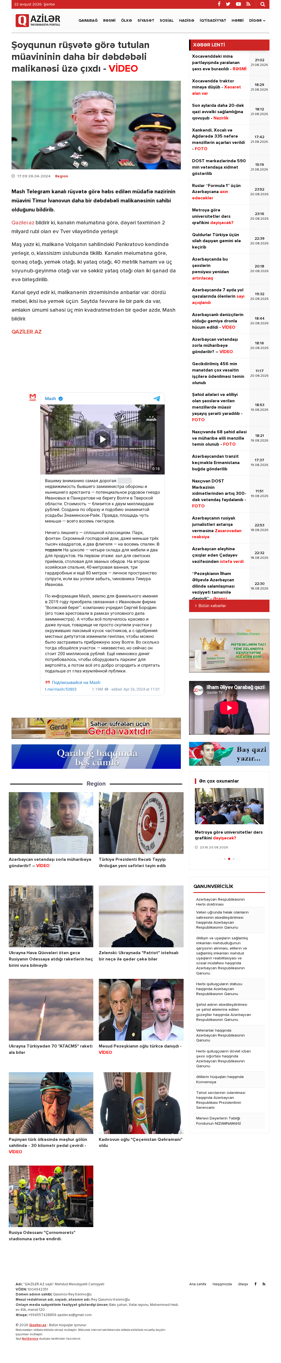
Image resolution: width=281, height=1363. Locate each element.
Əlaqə (243, 1284)
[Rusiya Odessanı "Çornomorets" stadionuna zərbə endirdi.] (51, 1196)
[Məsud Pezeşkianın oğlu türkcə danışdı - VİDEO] (141, 1010)
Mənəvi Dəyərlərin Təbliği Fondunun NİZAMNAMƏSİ (218, 1120)
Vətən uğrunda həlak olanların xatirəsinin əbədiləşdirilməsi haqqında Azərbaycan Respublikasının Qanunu (222, 919)
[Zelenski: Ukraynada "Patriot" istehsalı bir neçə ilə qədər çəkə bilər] (141, 916)
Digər (255, 21)
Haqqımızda (222, 1284)
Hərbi (238, 21)
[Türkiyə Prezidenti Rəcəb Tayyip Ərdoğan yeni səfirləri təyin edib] (141, 823)
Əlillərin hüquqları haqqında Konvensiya (220, 1079)
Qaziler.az (23, 223)
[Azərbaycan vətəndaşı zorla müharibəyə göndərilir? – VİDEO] (51, 823)
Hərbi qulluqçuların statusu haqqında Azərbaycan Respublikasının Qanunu (219, 989)
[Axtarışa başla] (262, 4)
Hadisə (186, 21)
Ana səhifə (197, 1284)
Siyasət (145, 21)
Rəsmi (109, 21)
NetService (30, 1338)
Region (61, 176)
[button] (257, 825)
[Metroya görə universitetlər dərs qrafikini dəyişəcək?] (229, 806)
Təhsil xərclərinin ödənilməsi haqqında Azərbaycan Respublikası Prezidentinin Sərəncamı (220, 1100)
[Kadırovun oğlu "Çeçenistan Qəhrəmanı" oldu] (141, 1103)
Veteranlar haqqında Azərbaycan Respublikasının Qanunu (220, 1035)
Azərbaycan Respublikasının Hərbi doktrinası (220, 902)
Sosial (167, 21)
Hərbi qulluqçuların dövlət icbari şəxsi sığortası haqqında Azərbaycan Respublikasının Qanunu (223, 1058)
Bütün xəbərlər (212, 606)
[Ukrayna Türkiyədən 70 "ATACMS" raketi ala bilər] (51, 1010)
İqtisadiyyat (213, 21)
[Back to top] (265, 1347)
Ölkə (126, 21)
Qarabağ (88, 21)
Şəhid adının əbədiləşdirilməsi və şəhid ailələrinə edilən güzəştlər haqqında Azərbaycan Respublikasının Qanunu (223, 1012)
